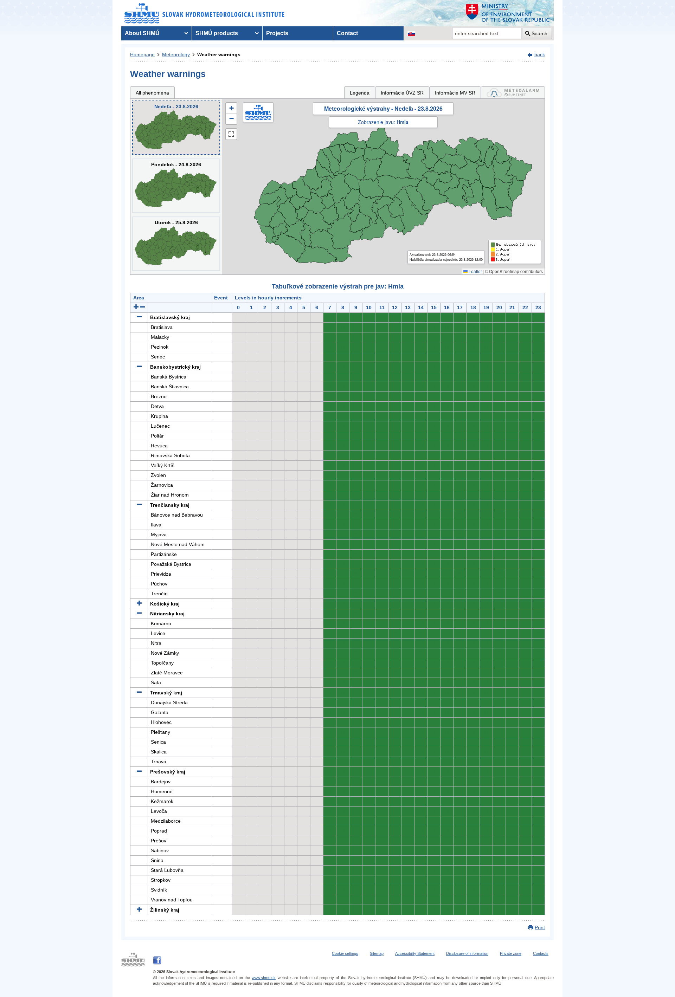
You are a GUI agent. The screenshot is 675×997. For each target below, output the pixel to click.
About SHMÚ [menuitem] (142, 33)
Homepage (142, 54)
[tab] (513, 92)
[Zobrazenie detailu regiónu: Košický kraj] (139, 604)
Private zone (510, 953)
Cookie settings (345, 953)
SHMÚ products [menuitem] (216, 33)
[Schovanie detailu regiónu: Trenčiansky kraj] (139, 505)
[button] (231, 108)
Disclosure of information (467, 953)
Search (539, 33)
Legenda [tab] (359, 93)
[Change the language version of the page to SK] (411, 33)
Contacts (540, 953)
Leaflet (475, 271)
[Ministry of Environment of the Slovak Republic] (508, 13)
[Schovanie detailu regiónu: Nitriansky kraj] (139, 613)
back (539, 54)
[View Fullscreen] (231, 134)
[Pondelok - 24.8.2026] (176, 185)
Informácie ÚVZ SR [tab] (402, 93)
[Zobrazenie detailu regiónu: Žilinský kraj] (139, 910)
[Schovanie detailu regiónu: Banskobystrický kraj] (139, 367)
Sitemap (377, 953)
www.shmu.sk (264, 978)
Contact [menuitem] (347, 33)
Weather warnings (218, 54)
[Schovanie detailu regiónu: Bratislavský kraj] (139, 317)
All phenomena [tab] (152, 93)
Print (540, 927)
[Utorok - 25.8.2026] (176, 243)
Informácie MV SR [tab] (455, 93)
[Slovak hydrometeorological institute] (204, 13)
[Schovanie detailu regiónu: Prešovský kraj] (139, 772)
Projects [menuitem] (277, 33)
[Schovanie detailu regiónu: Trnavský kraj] (139, 692)
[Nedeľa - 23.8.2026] (176, 127)
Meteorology (176, 54)
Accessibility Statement (415, 953)
